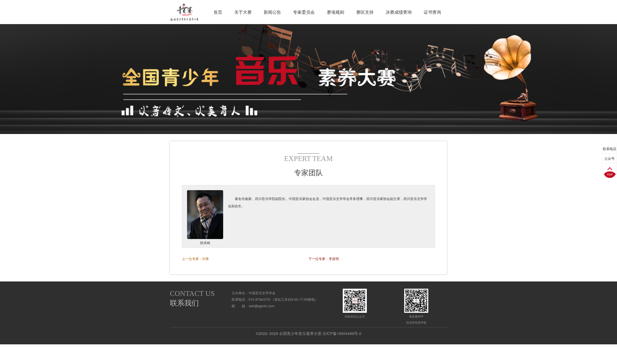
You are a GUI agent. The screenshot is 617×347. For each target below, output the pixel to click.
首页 (218, 12)
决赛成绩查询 (399, 12)
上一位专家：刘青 (195, 258)
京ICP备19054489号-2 (341, 333)
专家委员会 (304, 12)
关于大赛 (243, 12)
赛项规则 (335, 12)
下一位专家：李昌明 (323, 258)
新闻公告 (272, 12)
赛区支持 (365, 12)
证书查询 (432, 12)
